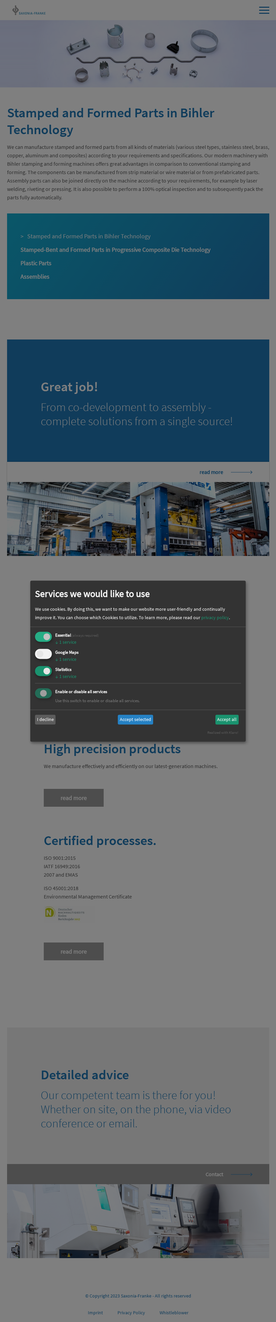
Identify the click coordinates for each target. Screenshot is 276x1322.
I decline (45, 720)
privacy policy (215, 618)
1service (65, 642)
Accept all (227, 720)
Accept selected (135, 720)
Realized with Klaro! (222, 732)
